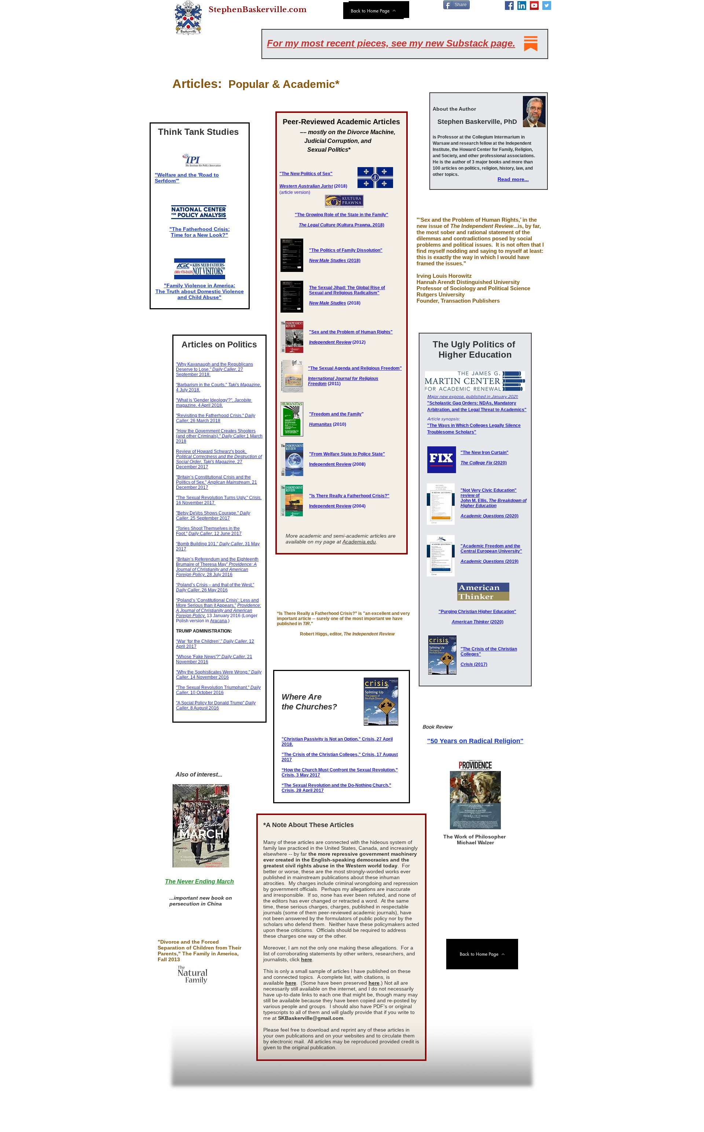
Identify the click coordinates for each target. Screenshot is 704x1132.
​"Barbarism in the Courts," (202, 384)
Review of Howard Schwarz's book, (211, 451)
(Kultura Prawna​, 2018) (341, 225)
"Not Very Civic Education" (489, 490)
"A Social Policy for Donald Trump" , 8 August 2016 (216, 705)
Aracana (218, 620)
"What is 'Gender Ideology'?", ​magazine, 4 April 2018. (214, 403)
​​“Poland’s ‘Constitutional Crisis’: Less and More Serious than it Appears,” (217, 603)
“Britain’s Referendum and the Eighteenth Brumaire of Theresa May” (217, 562)
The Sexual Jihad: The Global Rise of (347, 287)
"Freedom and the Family (335, 414)
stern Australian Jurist (309, 186)
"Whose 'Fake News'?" (198, 656)
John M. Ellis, (494, 503)
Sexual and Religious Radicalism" (344, 292)
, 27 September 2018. (209, 372)
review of (470, 495)
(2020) (484, 462)
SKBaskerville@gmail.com (310, 1018)
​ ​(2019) (489, 561)
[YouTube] (534, 5)
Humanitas (320, 424)
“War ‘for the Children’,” (199, 641)
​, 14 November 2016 (218, 675)
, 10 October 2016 (218, 690)
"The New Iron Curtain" (485, 452)
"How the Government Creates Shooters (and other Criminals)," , (216, 433)
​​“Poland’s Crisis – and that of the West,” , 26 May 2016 (215, 587)
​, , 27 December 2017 (219, 461)
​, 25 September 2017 (213, 515)
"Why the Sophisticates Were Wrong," (213, 672)
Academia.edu (359, 542)
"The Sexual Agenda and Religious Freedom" (355, 368)
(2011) (334, 383)
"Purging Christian (458, 611)
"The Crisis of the (479, 649)
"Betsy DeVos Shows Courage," (208, 513)
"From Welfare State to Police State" (347, 454)
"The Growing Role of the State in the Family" (341, 214)
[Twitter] (546, 5)
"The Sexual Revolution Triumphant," (213, 687)
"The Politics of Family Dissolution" (345, 250)
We (282, 186)
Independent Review (330, 342)
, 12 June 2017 (215, 533)
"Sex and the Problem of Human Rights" (351, 332)
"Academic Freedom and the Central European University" (491, 548)
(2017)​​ (474, 664)
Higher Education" (497, 611)
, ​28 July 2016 (216, 569)
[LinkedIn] (521, 5)
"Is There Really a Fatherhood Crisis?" (349, 495)
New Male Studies (327, 303)
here (306, 959)
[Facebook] (509, 5)
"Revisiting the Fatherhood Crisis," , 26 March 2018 (215, 418)
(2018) (334, 260)
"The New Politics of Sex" (306, 173)
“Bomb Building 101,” (197, 543)
